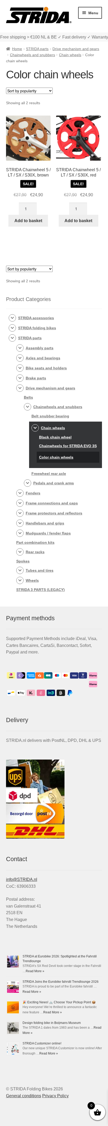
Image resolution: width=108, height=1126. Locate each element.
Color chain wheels (56, 457)
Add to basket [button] (28, 220)
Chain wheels (70, 55)
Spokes (23, 561)
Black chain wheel (55, 437)
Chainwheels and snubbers (32, 55)
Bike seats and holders (46, 368)
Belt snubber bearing (50, 416)
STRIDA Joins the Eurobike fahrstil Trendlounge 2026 (61, 982)
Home (17, 49)
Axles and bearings (43, 358)
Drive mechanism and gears (75, 49)
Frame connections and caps (52, 503)
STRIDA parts (37, 49)
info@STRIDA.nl (21, 879)
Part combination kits (35, 542)
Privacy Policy (55, 1096)
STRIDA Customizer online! (42, 1043)
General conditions (23, 1096)
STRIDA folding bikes (37, 328)
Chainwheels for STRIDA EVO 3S (68, 446)
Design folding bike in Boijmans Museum (52, 1023)
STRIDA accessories (36, 318)
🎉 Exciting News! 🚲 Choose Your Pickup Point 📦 (59, 1002)
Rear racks (35, 552)
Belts (28, 397)
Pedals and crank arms (53, 483)
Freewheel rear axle (48, 473)
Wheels (32, 580)
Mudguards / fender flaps (48, 533)
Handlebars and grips (45, 523)
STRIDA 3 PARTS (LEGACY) (40, 590)
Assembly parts (39, 348)
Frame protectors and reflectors (54, 513)
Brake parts (36, 378)
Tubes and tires (39, 570)
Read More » (35, 971)
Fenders (33, 493)
